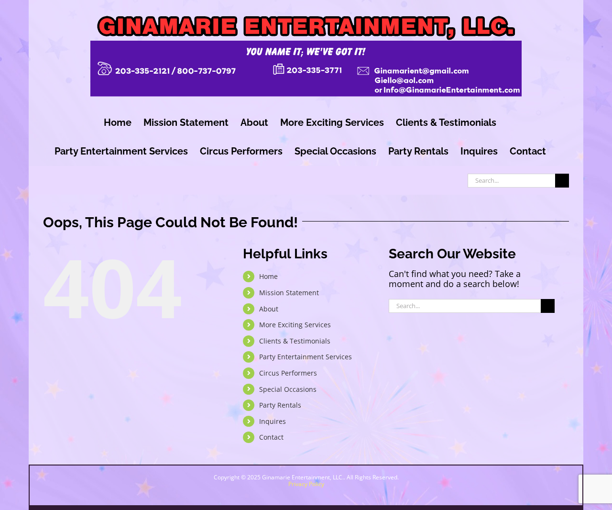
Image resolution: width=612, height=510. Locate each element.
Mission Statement (289, 292)
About (268, 308)
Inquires (272, 421)
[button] (525, 472)
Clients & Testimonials (294, 340)
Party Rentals (280, 405)
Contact (271, 437)
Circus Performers (288, 372)
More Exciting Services (295, 324)
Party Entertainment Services (305, 356)
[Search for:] (511, 179)
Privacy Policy (306, 484)
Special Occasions (288, 389)
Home (268, 276)
